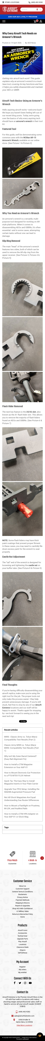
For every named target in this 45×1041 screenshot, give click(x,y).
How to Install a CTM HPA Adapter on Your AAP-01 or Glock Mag (21, 815)
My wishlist (22, 972)
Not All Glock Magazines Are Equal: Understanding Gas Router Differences (21, 798)
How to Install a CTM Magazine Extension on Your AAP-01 (18, 765)
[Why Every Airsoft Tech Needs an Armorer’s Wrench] (22, 75)
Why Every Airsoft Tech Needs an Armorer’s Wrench (19, 35)
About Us (22, 886)
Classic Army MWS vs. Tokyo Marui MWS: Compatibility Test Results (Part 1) (21, 748)
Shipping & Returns (22, 903)
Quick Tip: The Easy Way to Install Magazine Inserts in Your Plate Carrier (21, 782)
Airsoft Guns (22, 930)
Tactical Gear (22, 936)
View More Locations (24, 1025)
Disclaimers (22, 894)
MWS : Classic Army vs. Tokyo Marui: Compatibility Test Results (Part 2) (20, 738)
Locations (22, 944)
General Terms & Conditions (22, 892)
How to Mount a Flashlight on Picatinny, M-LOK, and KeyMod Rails (22, 807)
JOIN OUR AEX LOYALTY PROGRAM (22, 17)
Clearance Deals (22, 947)
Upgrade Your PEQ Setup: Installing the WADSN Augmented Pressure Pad (21, 790)
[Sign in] (41, 21)
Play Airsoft (22, 942)
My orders (22, 970)
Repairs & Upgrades (22, 906)
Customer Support (22, 889)
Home (22, 917)
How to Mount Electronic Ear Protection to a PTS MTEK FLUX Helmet (22, 774)
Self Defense (22, 953)
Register (22, 967)
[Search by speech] (37, 9)
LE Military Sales (22, 911)
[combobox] (30, 9)
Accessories (22, 933)
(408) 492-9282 (24, 1012)
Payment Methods (22, 900)
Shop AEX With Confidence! (22, 908)
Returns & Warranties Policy (22, 914)
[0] (34, 21)
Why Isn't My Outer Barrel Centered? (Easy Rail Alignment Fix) (20, 757)
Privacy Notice (22, 897)
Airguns (22, 950)
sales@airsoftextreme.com (24, 1016)
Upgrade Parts (22, 939)
